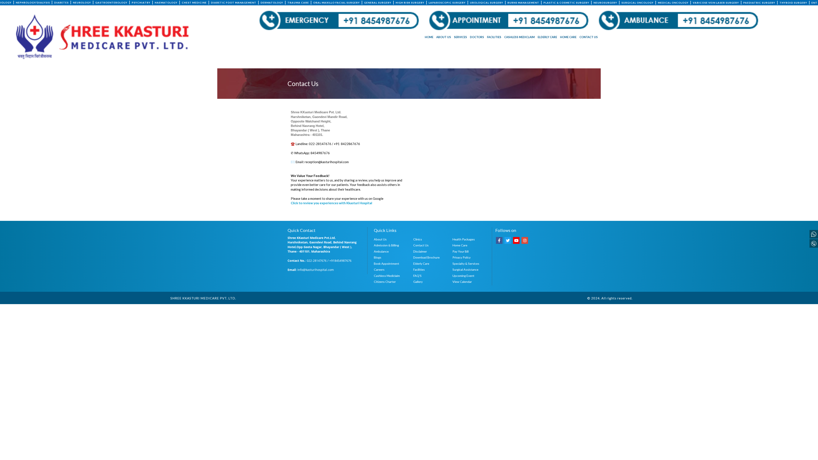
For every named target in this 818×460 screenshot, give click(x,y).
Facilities (419, 269)
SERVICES (460, 37)
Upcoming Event (463, 275)
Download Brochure (426, 257)
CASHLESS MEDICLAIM (519, 37)
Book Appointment (386, 263)
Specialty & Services (465, 263)
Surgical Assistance (465, 269)
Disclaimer (420, 251)
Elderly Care (421, 263)
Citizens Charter (385, 281)
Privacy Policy (461, 257)
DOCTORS (477, 37)
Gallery (418, 281)
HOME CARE (568, 37)
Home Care (459, 245)
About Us (380, 239)
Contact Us (421, 245)
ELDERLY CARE (547, 37)
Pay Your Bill (460, 251)
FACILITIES (494, 37)
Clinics (417, 239)
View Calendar (462, 281)
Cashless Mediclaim (387, 275)
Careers (379, 269)
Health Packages (463, 239)
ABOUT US (443, 37)
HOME (429, 37)
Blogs (377, 257)
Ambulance (381, 251)
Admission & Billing (386, 245)
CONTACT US (588, 37)
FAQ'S (417, 275)
